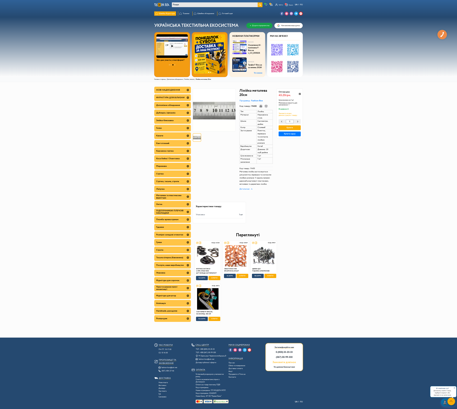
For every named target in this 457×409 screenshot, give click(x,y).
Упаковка (160, 272)
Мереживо (161, 166)
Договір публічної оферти (206, 362)
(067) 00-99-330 (284, 357)
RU (301, 4)
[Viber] (291, 13)
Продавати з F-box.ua (236, 374)
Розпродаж (161, 318)
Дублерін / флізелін (165, 112)
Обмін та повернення (236, 365)
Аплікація (161, 303)
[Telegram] (296, 13)
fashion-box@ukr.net (169, 367)
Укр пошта (162, 391)
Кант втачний (162, 143)
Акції (230, 371)
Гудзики (160, 227)
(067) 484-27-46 (168, 371)
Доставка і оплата (235, 368)
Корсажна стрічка (165, 150)
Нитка (159, 204)
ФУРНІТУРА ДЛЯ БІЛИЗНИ (170, 97)
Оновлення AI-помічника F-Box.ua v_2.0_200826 (254, 49)
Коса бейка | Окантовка (168, 158)
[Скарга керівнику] (301, 13)
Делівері (162, 388)
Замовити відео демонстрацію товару (288, 114)
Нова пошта (163, 382)
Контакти (232, 377)
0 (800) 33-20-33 (284, 352)
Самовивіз (162, 397)
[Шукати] (260, 4)
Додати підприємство (261, 25)
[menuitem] (165, 13)
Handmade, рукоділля (166, 310)
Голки (159, 128)
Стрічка (160, 173)
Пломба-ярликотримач (167, 219)
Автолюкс (162, 385)
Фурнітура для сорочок (167, 280)
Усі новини (258, 73)
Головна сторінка (160, 79)
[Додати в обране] (266, 106)
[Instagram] (286, 13)
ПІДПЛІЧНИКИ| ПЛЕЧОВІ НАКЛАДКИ (170, 212)
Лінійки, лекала (189, 79)
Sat (160, 394)
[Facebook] (282, 13)
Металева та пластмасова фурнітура (168, 196)
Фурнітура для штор (166, 295)
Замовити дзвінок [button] (284, 362)
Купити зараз (290, 133)
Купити (289, 127)
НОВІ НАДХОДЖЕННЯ (168, 90)
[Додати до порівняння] (261, 106)
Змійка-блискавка (165, 120)
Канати (159, 135)
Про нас (231, 363)
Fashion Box (257, 100)
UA (296, 4)
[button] (289, 5)
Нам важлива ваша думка (290, 25)
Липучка (160, 189)
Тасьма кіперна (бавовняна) (169, 257)
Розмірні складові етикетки (169, 234)
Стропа (159, 250)
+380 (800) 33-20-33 (207, 349)
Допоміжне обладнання (175, 79)
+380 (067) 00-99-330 (208, 352)
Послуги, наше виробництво (170, 265)
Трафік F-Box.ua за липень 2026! (255, 66)
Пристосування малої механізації (166, 288)
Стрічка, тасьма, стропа (167, 181)
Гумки (159, 242)
